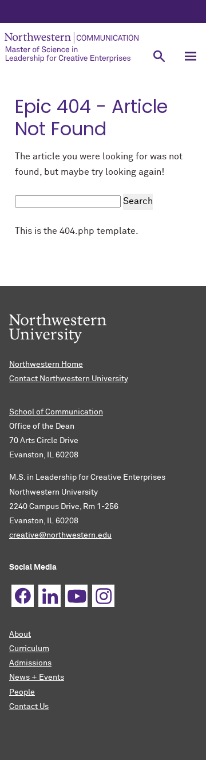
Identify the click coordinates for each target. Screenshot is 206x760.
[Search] (159, 56)
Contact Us (29, 707)
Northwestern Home (46, 365)
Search (138, 201)
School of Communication (56, 412)
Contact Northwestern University (68, 379)
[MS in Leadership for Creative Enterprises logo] (71, 47)
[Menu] (190, 56)
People (22, 692)
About (20, 634)
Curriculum (29, 649)
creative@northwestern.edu (60, 535)
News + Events (36, 677)
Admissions (30, 663)
